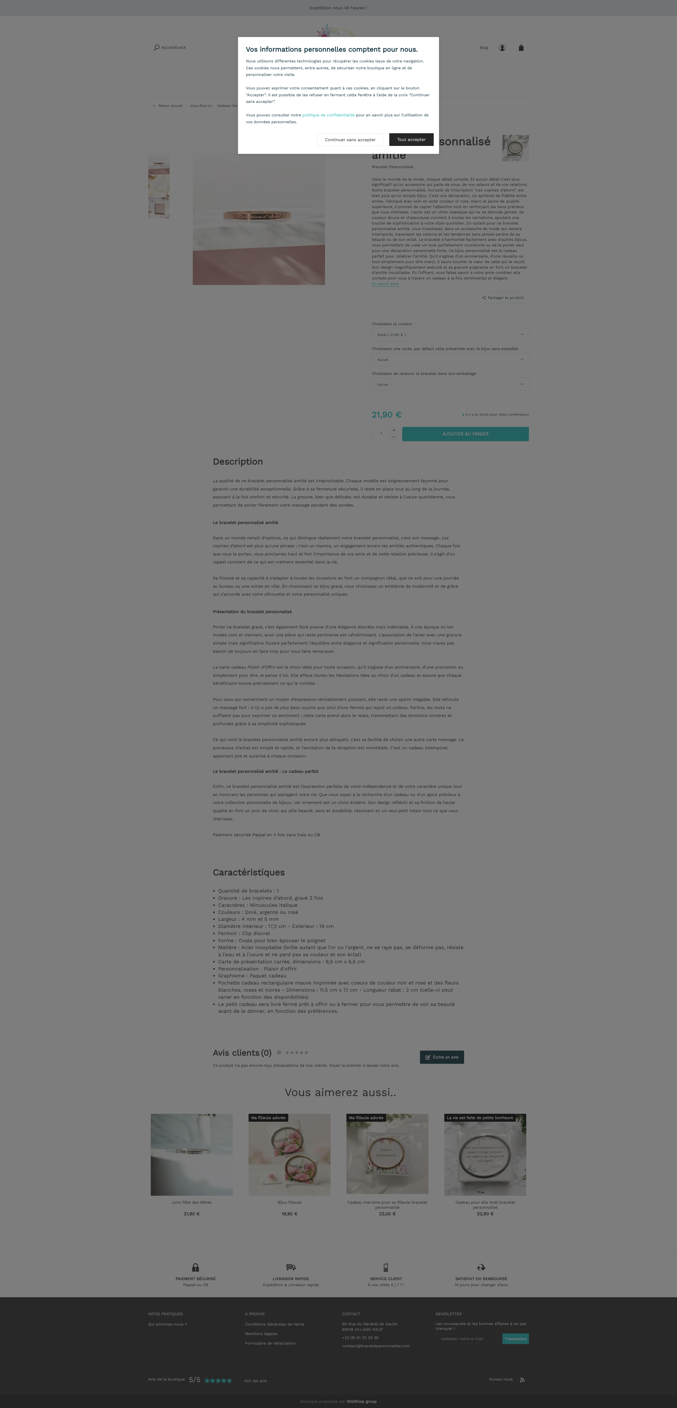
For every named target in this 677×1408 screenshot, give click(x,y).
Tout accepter (411, 139)
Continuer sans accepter (350, 139)
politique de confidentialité (329, 115)
